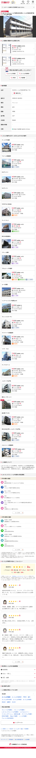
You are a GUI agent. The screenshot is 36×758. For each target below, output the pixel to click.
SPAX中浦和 (5, 716)
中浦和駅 (23, 77)
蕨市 (29, 697)
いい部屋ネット (4, 728)
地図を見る (18, 93)
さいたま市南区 (12, 73)
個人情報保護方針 (19, 739)
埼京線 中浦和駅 (17, 129)
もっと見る (17, 661)
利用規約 (11, 739)
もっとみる (17, 512)
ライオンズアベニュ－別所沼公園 (11, 714)
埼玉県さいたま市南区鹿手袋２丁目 (21, 90)
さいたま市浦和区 (25, 73)
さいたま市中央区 (7, 699)
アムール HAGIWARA (7, 718)
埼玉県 (4, 694)
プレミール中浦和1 (7, 709)
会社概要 (27, 739)
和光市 (4, 702)
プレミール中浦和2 (19, 709)
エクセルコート (24, 712)
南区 (22, 728)
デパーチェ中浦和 (27, 714)
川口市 (14, 702)
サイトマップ (4, 739)
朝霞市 (9, 702)
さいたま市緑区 (27, 699)
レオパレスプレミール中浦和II (10, 712)
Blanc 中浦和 (13, 716)
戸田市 (14, 77)
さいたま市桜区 (17, 699)
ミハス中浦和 (23, 716)
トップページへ (19, 722)
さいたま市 (16, 728)
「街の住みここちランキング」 (18, 576)
